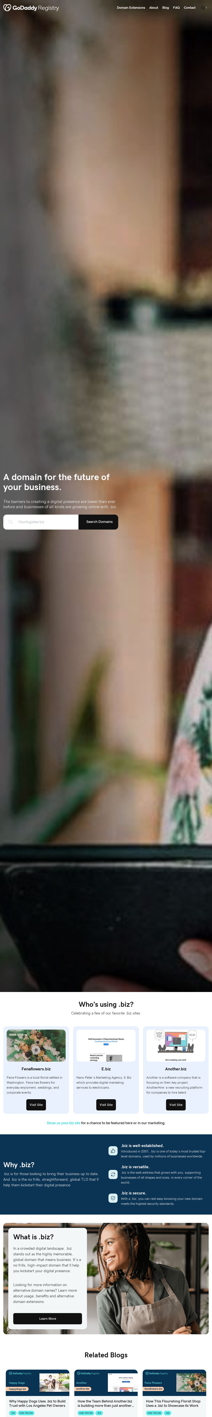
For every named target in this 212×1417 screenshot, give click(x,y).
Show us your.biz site (63, 1123)
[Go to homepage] (31, 7)
